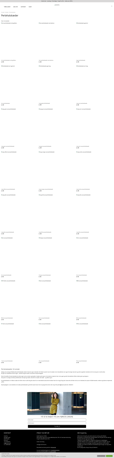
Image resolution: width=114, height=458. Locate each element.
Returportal (53, 447)
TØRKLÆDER (7, 7)
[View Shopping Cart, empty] (111, 7)
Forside (2, 12)
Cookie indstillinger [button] (101, 455)
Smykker (6, 12)
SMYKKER (23, 7)
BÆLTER (15, 7)
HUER (30, 7)
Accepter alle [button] (109, 455)
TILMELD (57, 426)
